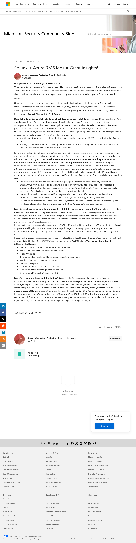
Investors (91, 516)
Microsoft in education (95, 457)
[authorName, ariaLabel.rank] (17, 76)
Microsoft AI (7, 499)
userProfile (115, 338)
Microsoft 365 (7, 512)
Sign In (125, 4)
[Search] (109, 4)
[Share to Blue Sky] (85, 442)
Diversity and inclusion (95, 520)
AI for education (93, 487)
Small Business (8, 529)
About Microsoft (93, 503)
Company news (93, 507)
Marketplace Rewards (53, 524)
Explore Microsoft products (11, 482)
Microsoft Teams (8, 520)
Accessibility (92, 524)
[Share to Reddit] (81, 442)
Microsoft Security (9, 503)
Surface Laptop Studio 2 (10, 465)
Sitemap (5, 539)
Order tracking (50, 474)
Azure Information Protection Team (37, 75)
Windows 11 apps (8, 487)
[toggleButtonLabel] (128, 11)
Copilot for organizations (11, 470)
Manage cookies (39, 539)
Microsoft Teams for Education (98, 465)
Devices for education (95, 461)
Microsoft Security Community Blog (70, 11)
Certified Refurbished (52, 478)
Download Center (51, 461)
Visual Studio (50, 529)
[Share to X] (76, 442)
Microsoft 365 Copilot (10, 524)
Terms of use (52, 539)
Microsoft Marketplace (53, 520)
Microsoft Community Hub (15, 11)
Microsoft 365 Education (96, 470)
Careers (90, 499)
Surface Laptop (8, 461)
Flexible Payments (51, 487)
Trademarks (63, 539)
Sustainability (92, 529)
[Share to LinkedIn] (68, 442)
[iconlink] (19, 354)
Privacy (28, 539)
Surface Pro (6, 457)
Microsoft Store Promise (53, 482)
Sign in (104, 426)
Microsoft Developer (52, 503)
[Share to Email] (94, 442)
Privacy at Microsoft (94, 512)
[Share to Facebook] (72, 442)
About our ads (94, 539)
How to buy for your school (96, 474)
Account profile (50, 457)
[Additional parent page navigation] (29, 11)
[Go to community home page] (8, 4)
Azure (47, 499)
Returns (48, 470)
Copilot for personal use (11, 474)
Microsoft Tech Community (54, 516)
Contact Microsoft (17, 539)
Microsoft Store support (53, 465)
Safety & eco (74, 539)
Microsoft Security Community (44, 11)
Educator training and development (99, 478)
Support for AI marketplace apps (56, 512)
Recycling (84, 539)
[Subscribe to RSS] (89, 442)
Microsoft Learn (51, 507)
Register (116, 4)
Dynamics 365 (7, 507)
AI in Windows (7, 478)
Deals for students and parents (98, 482)
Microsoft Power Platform (11, 516)
